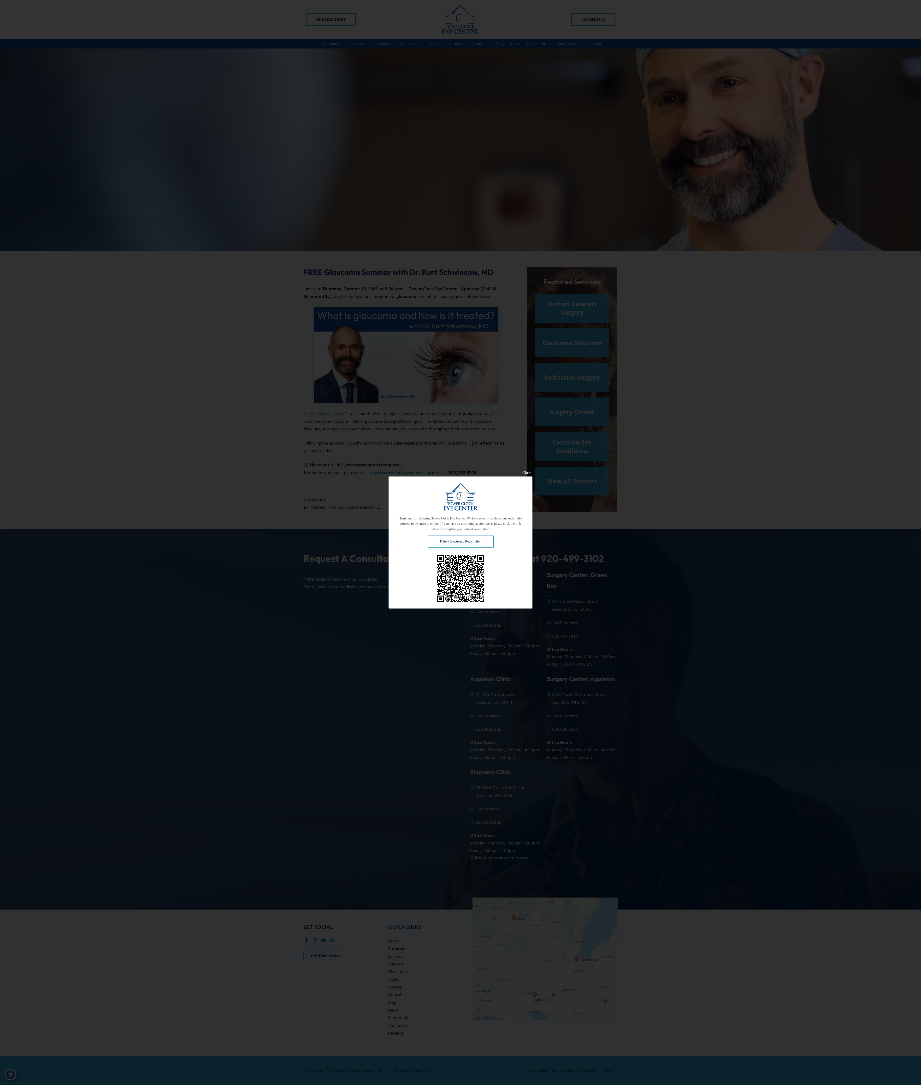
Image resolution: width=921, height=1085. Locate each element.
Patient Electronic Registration (460, 541)
